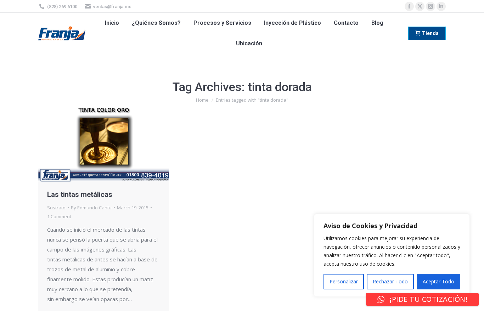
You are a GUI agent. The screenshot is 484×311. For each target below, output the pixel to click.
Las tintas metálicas (79, 194)
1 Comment (59, 216)
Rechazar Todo (390, 281)
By (91, 207)
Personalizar (344, 281)
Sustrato (56, 207)
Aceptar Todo (438, 281)
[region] (392, 255)
